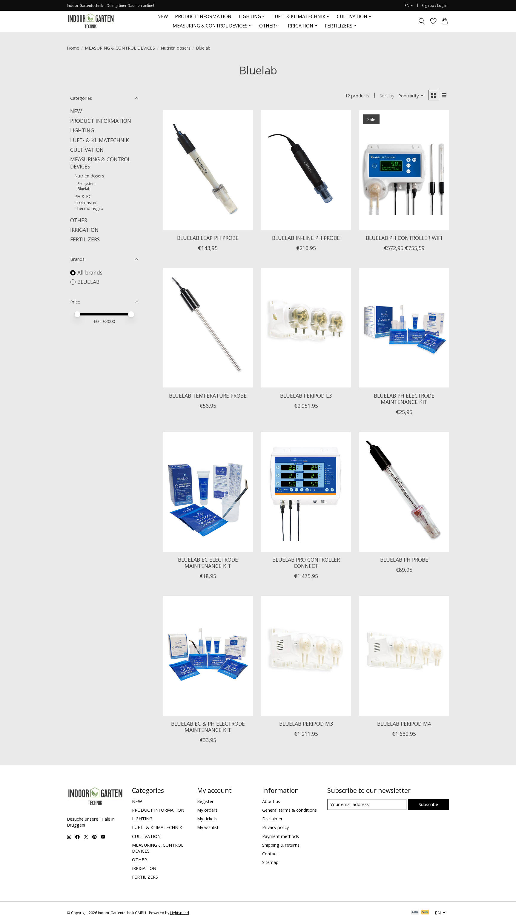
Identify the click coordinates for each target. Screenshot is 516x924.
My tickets (207, 819)
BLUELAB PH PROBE (404, 559)
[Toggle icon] (421, 21)
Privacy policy (275, 827)
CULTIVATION (87, 149)
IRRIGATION (84, 229)
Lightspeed (179, 912)
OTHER (78, 220)
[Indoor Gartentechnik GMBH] (91, 21)
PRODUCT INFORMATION (203, 16)
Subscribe (428, 804)
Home (73, 48)
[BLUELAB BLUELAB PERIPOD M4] (404, 655)
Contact (270, 853)
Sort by (387, 96)
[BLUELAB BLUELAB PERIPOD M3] (306, 655)
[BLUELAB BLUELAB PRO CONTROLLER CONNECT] (306, 491)
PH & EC (82, 196)
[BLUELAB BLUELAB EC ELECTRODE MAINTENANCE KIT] (208, 491)
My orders (207, 810)
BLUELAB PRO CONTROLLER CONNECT (306, 562)
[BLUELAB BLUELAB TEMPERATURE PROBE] (208, 327)
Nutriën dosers (176, 48)
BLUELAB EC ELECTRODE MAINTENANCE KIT (208, 562)
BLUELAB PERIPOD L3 (306, 395)
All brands (89, 272)
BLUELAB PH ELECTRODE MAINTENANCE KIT (404, 398)
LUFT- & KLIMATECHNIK (99, 140)
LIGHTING (82, 130)
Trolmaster (85, 202)
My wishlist (208, 827)
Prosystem (87, 183)
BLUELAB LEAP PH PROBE (208, 237)
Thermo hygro (88, 208)
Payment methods (280, 836)
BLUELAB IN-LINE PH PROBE (306, 237)
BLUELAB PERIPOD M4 (404, 723)
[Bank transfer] (415, 913)
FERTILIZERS (85, 239)
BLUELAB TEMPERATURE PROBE (208, 395)
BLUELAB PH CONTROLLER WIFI (404, 237)
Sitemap (270, 862)
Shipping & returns (281, 845)
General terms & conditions (289, 810)
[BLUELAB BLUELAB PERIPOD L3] (306, 327)
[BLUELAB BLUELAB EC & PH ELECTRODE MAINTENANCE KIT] (208, 655)
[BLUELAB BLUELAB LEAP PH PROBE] (208, 170)
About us (271, 801)
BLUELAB (88, 281)
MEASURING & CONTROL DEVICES (120, 48)
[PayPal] (425, 913)
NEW (162, 16)
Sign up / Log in (434, 5)
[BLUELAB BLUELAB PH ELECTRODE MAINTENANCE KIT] (404, 327)
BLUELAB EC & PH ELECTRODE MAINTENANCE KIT (208, 726)
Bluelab (84, 188)
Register (205, 801)
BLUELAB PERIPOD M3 (306, 723)
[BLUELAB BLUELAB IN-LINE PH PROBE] (306, 170)
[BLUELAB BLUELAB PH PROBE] (404, 491)
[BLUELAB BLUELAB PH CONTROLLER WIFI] (404, 170)
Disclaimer (272, 819)
